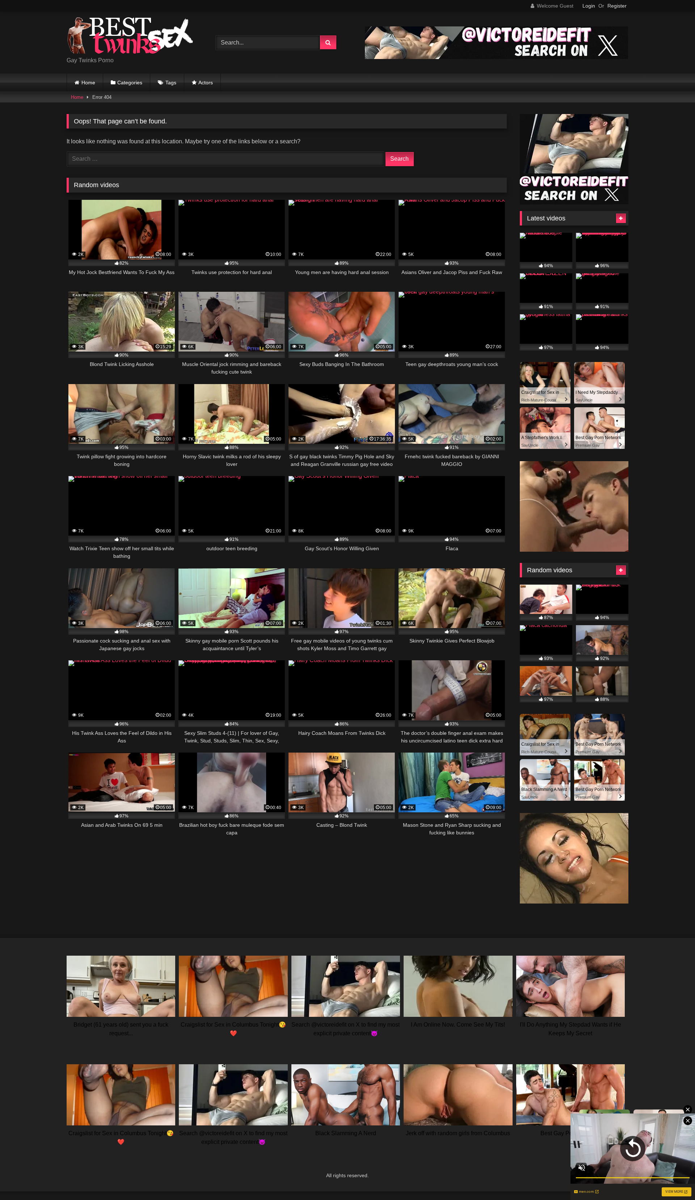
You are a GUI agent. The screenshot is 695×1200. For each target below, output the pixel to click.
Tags (170, 82)
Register (617, 6)
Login (588, 6)
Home (88, 82)
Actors (205, 82)
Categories (129, 82)
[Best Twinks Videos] (130, 36)
